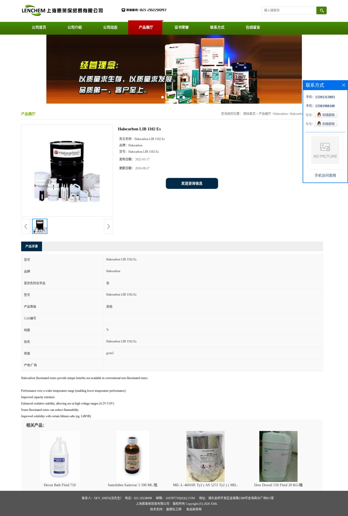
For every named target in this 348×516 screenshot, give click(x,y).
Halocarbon (281, 114)
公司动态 (110, 27)
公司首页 (39, 27)
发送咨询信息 (192, 183)
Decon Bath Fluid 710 (60, 485)
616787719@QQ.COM (180, 498)
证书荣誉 (182, 27)
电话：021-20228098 (138, 498)
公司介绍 (75, 27)
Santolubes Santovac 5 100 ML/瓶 (132, 485)
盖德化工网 (173, 509)
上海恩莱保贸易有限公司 (152, 504)
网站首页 (249, 114)
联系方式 (217, 27)
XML (214, 504)
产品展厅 (146, 27)
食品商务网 (194, 509)
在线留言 (253, 27)
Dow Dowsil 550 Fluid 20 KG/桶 (278, 485)
